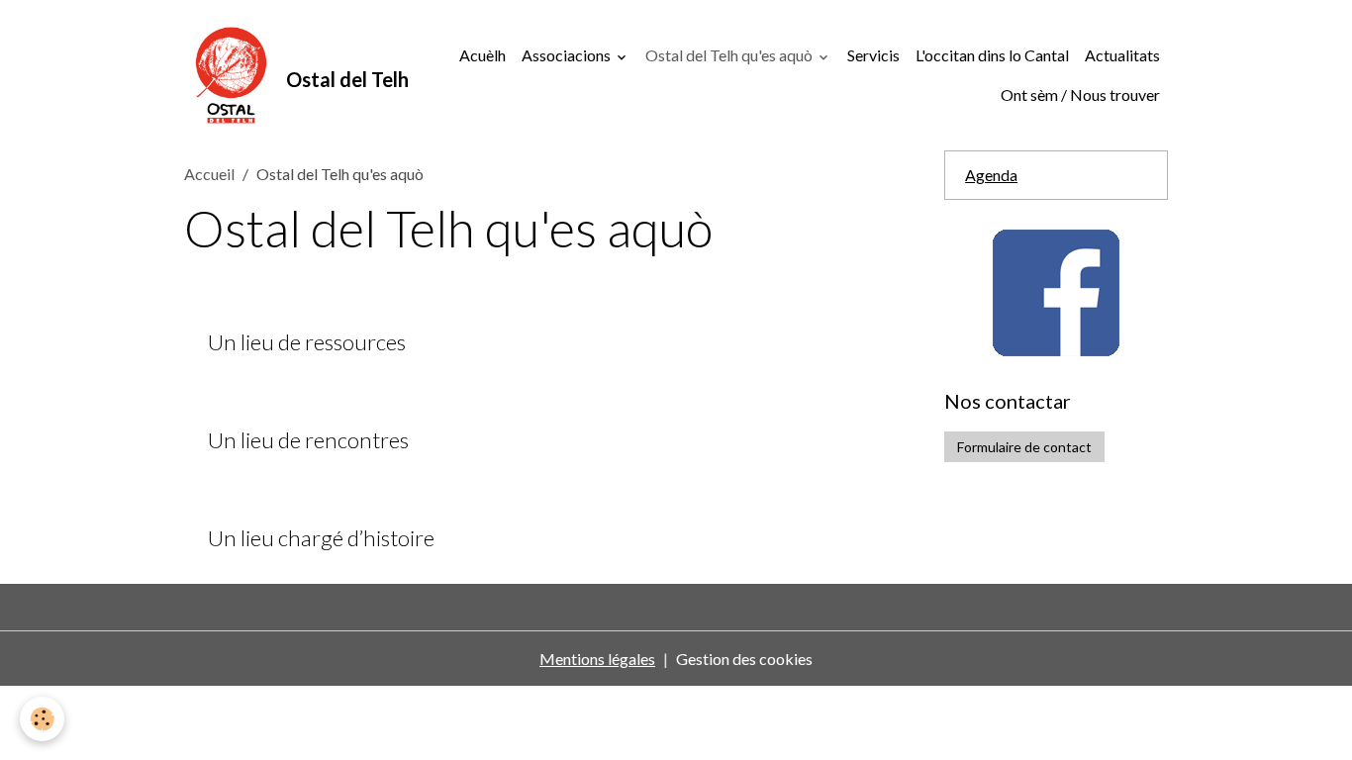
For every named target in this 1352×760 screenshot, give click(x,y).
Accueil (209, 173)
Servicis (873, 55)
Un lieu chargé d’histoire (321, 538)
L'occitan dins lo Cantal (992, 55)
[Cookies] (42, 719)
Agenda (991, 174)
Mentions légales (597, 658)
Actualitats (1122, 55)
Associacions (568, 55)
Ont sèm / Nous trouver (1080, 94)
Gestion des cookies (744, 658)
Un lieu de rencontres (308, 440)
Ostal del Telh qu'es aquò (730, 55)
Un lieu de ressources (307, 342)
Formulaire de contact (1024, 446)
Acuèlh (482, 55)
